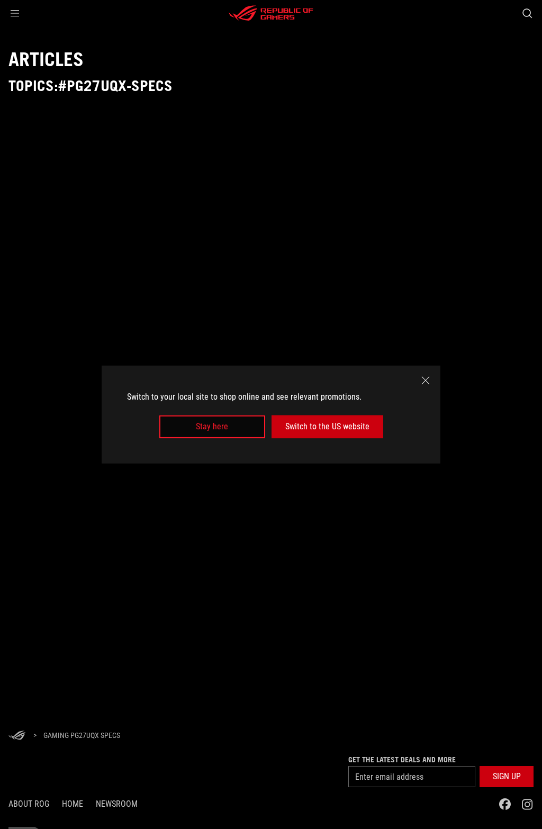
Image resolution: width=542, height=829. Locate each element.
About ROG (28, 804)
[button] (14, 13)
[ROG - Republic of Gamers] (271, 13)
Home (72, 804)
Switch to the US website (327, 426)
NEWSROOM (117, 804)
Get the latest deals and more (402, 759)
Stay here (212, 426)
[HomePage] (16, 736)
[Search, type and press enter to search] (527, 13)
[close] (425, 380)
